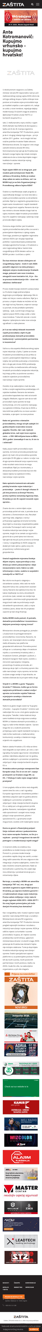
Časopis (17, 1283)
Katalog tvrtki (6, 1288)
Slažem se (34, 1329)
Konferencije (30, 1283)
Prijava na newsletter (13, 1297)
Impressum (29, 1287)
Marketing (18, 1287)
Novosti (6, 1283)
